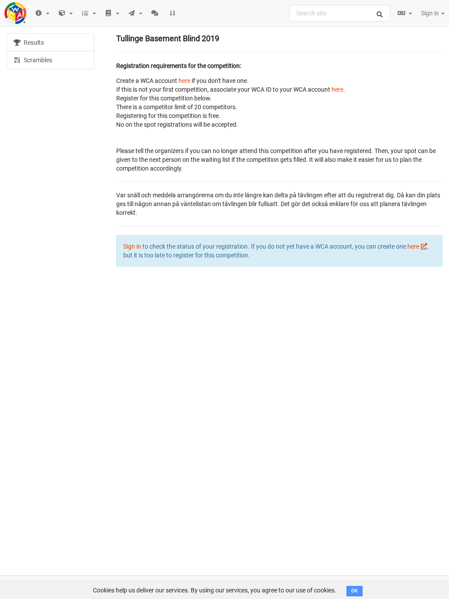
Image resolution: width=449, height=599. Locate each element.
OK (354, 591)
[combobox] (339, 13)
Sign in (430, 13)
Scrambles (37, 60)
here (184, 80)
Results (33, 42)
